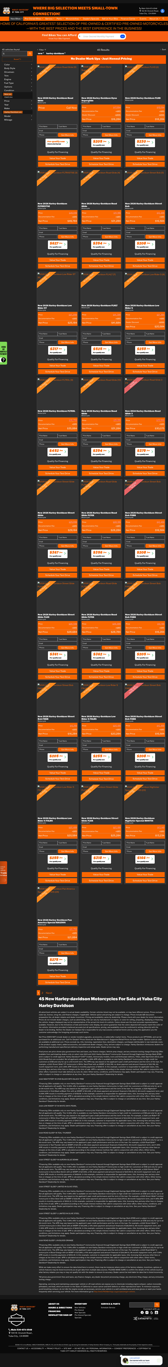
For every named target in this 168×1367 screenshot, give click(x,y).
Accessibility (37, 1348)
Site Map (68, 1348)
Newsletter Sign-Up (60, 1315)
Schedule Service (108, 1307)
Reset (16, 59)
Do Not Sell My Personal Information (93, 1348)
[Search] (30, 53)
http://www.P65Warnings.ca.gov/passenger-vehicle (114, 1291)
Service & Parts (110, 1304)
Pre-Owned (79, 1310)
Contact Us (23, 1348)
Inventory (81, 1304)
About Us (53, 1304)
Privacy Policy (54, 1348)
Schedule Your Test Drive (57, 164)
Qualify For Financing (57, 152)
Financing (54, 1311)
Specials (78, 1318)
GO (122, 36)
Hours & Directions (60, 1307)
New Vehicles (80, 1307)
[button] (16, 19)
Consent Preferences (125, 1348)
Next (49, 993)
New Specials (80, 1312)
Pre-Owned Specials (83, 1315)
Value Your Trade (57, 158)
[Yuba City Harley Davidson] (15, 10)
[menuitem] (18, 94)
